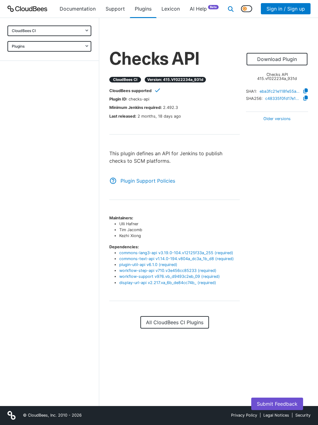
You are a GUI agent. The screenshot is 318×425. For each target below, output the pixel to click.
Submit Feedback (277, 404)
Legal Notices (276, 415)
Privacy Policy (244, 415)
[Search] (230, 8)
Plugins (18, 46)
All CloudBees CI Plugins (174, 322)
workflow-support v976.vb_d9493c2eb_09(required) (169, 276)
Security (303, 415)
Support (115, 9)
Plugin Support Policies (147, 181)
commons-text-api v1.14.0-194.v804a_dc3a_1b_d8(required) (176, 258)
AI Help (203, 8)
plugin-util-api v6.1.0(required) (148, 264)
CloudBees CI (24, 30)
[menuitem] (78, 8)
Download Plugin (277, 59)
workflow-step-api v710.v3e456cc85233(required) (167, 270)
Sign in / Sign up (285, 9)
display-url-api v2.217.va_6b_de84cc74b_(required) (167, 282)
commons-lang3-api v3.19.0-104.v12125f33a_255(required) (176, 252)
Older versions (277, 119)
